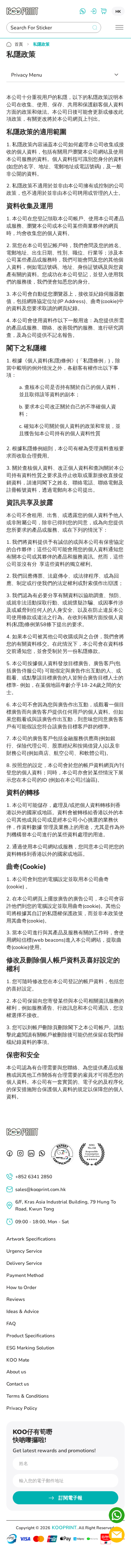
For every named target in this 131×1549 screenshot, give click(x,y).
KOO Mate (17, 1359)
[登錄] (93, 11)
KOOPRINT (64, 1527)
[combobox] (48, 27)
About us (16, 1371)
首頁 (19, 44)
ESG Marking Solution (30, 1347)
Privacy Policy (21, 1408)
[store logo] (22, 11)
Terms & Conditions (27, 1396)
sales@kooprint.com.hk (40, 1189)
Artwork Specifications (31, 1238)
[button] (118, 11)
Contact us (17, 1383)
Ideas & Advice (22, 1311)
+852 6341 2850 (33, 1176)
